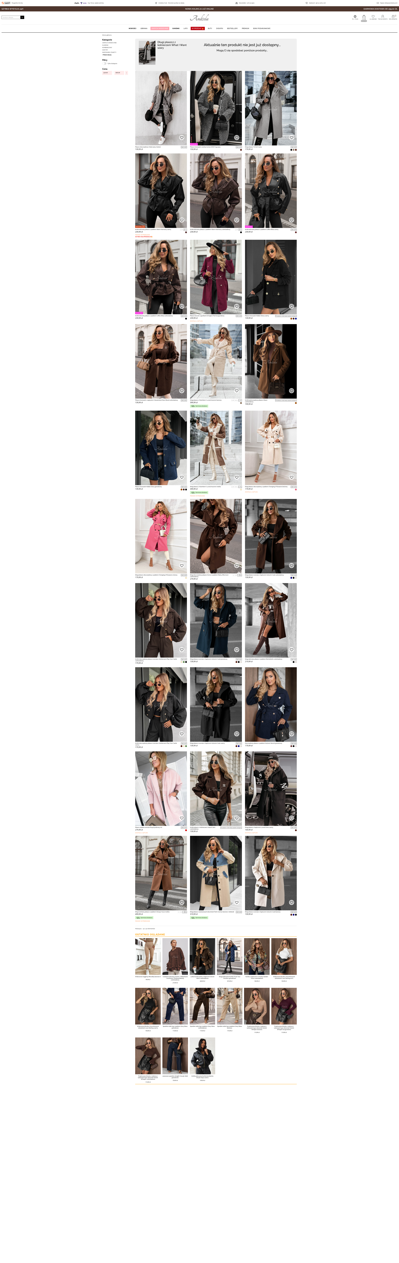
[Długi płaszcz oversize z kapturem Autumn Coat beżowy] (271, 873)
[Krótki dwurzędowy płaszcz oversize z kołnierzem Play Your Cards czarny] (161, 704)
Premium (245, 28)
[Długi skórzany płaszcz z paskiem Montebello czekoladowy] (271, 620)
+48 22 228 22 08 (317, 3)
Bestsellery (232, 28)
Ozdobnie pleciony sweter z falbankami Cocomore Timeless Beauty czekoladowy (175, 978)
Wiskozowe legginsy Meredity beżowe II (148, 976)
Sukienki (175, 28)
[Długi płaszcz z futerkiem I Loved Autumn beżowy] (216, 361)
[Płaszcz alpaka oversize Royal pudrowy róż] (161, 788)
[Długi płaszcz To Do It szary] (271, 108)
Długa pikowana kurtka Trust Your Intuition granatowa (229, 977)
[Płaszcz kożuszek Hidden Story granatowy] (161, 448)
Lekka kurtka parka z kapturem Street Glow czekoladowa (202, 977)
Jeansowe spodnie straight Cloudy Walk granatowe (175, 1076)
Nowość (194, 144)
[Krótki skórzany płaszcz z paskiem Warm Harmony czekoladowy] (216, 190)
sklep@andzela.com (391, 3)
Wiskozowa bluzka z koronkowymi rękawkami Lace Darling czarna (148, 1027)
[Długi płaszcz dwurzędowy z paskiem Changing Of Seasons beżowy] (271, 448)
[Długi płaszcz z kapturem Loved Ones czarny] (271, 788)
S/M (181, 229)
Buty (210, 28)
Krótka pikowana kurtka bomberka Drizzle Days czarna (202, 1076)
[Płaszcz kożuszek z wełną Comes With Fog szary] (216, 108)
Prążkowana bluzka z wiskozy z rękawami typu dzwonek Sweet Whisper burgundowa (284, 1028)
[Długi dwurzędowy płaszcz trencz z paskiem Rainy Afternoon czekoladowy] (216, 536)
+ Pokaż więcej (106, 55)
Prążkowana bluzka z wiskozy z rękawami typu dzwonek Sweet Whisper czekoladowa (148, 1077)
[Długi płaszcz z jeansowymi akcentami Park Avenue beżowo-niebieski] (216, 873)
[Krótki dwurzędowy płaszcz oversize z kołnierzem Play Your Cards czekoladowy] (161, 620)
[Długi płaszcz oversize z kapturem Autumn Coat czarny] (216, 704)
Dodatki (219, 28)
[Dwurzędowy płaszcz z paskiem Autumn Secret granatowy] (271, 704)
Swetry (105, 50)
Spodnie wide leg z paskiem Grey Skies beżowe (229, 1027)
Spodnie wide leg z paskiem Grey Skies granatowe (175, 1027)
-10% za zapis (246, 3)
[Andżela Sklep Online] (199, 17)
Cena (104, 69)
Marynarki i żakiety (109, 52)
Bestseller (140, 227)
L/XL (240, 400)
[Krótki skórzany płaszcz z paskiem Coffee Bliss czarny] (271, 190)
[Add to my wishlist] (182, 138)
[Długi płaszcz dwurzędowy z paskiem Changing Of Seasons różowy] (161, 536)
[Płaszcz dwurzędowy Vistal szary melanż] (161, 108)
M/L (185, 229)
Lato (186, 28)
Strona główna (106, 35)
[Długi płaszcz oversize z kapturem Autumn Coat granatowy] (216, 620)
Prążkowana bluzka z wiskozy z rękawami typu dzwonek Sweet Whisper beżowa (257, 1028)
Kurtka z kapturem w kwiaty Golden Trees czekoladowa (257, 977)
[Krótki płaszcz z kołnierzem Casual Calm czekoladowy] (216, 788)
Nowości (132, 28)
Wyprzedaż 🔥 (198, 28)
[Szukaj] (22, 17)
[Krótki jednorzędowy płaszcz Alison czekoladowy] (271, 361)
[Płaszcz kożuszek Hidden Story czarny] (271, 277)
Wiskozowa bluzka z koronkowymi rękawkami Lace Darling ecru (284, 977)
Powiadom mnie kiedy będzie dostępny (286, 316)
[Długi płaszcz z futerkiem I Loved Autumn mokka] (216, 448)
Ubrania (143, 28)
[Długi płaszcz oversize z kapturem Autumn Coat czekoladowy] (271, 536)
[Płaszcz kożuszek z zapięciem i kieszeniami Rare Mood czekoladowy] (161, 361)
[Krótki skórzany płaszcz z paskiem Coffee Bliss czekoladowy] (161, 277)
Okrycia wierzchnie (159, 28)
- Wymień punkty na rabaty (171, 3)
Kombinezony (107, 47)
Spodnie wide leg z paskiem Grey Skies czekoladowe (202, 1027)
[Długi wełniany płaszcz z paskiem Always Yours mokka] (161, 873)
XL (240, 575)
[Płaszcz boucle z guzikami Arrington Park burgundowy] (216, 277)
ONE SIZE (184, 147)
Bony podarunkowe (261, 28)
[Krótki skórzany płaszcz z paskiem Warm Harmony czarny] (161, 190)
